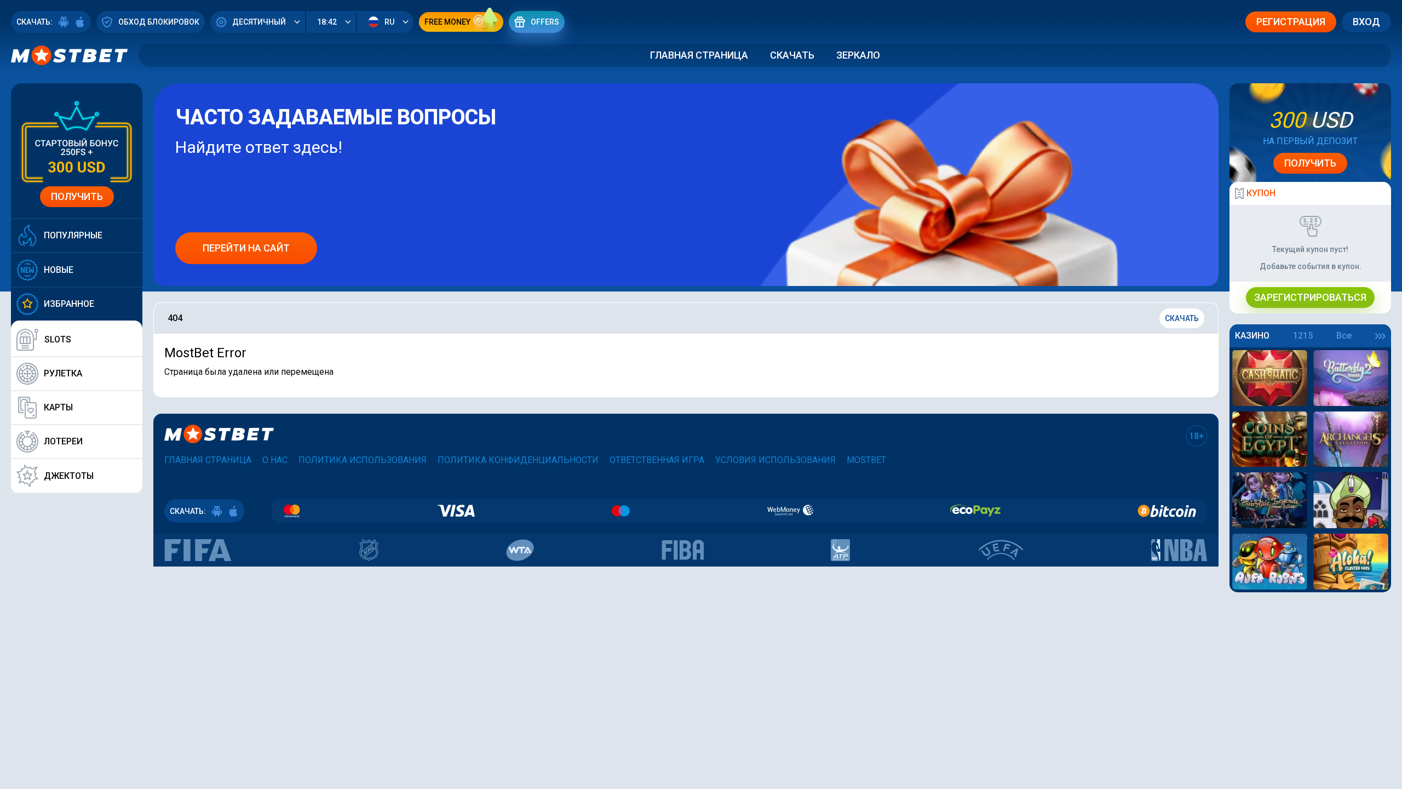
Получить (77, 196)
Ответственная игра (657, 460)
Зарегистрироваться (1310, 297)
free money (447, 22)
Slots (57, 339)
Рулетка (63, 373)
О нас (275, 460)
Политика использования (362, 460)
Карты (58, 407)
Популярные (73, 235)
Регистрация (1290, 21)
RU (389, 22)
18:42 (327, 22)
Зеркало (858, 55)
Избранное (69, 304)
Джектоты (69, 476)
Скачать (792, 55)
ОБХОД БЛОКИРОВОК (158, 22)
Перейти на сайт (246, 248)
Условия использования (775, 460)
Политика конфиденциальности (518, 460)
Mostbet (866, 460)
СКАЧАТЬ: (34, 22)
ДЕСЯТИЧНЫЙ (259, 22)
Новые (58, 270)
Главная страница (699, 55)
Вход (1366, 21)
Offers (545, 22)
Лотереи (63, 441)
